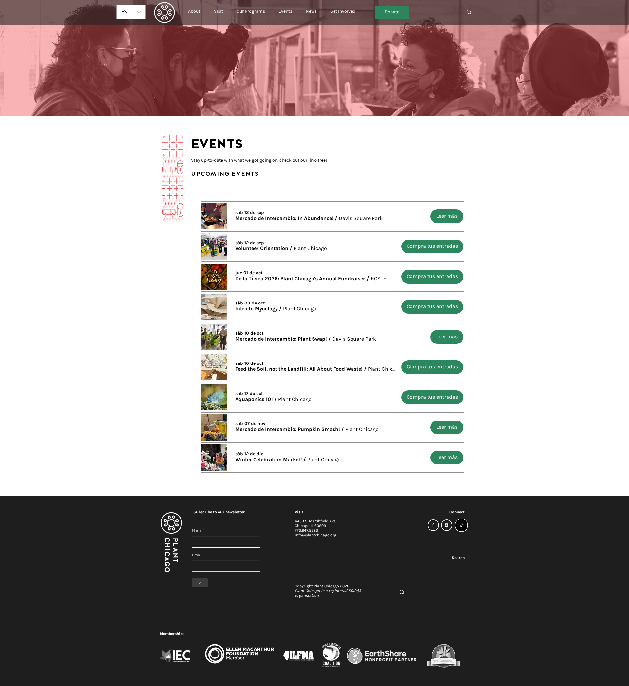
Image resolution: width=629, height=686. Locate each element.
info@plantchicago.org (315, 535)
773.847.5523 (306, 530)
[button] (194, 8)
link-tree (317, 160)
